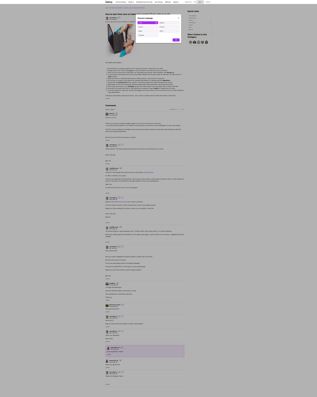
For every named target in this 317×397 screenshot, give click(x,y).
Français (162, 27)
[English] (109, 2)
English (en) (188, 2)
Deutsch (140, 27)
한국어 (161, 31)
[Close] (178, 18)
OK (176, 40)
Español (162, 22)
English (140, 22)
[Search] (195, 1)
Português (141, 35)
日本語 (140, 31)
